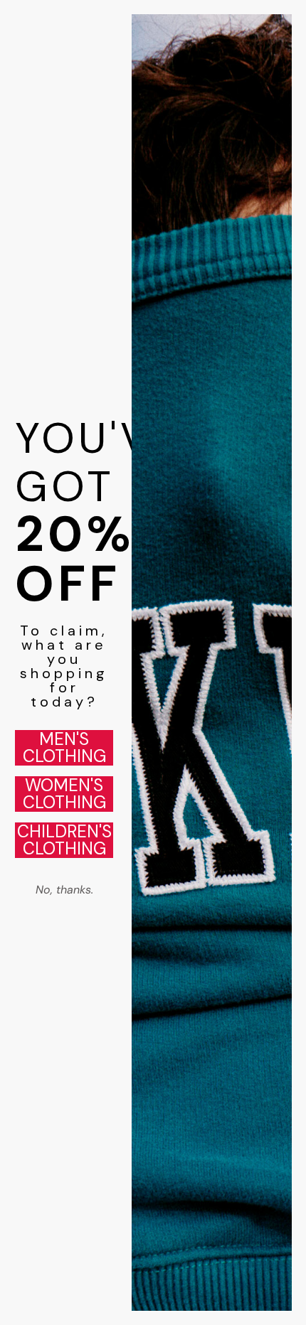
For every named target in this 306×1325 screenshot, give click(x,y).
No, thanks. (64, 889)
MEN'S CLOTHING (64, 748)
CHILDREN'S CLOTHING (64, 840)
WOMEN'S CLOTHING (64, 794)
